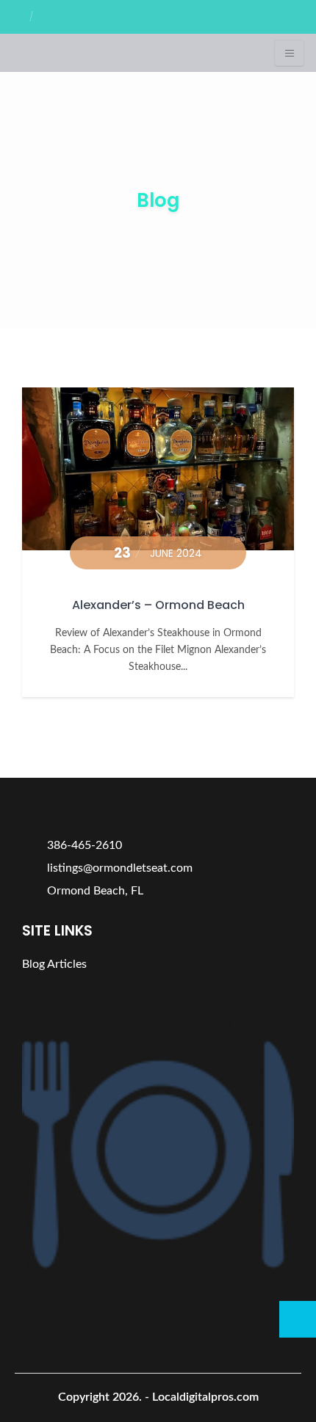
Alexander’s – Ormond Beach (158, 605)
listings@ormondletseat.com (118, 868)
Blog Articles (54, 964)
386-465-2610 (83, 845)
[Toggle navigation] (289, 53)
